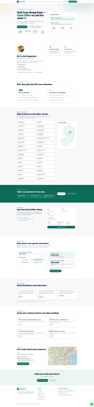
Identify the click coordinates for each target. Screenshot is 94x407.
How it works (40, 390)
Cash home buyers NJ (41, 397)
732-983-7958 (26, 358)
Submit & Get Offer (61, 227)
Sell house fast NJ (41, 396)
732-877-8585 (64, 1)
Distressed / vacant (38, 262)
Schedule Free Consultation (35, 26)
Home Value (51, 1)
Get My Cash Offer (72, 1)
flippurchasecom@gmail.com (27, 360)
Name (48, 209)
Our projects (40, 391)
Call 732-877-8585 (72, 193)
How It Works (32, 1)
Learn (55, 1)
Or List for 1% (53, 380)
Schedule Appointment (23, 363)
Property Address (50, 217)
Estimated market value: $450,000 (25, 252)
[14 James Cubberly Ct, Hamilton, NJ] (67, 134)
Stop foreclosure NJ (41, 399)
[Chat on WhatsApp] (91, 404)
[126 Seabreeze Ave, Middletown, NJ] (73, 133)
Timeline (68, 222)
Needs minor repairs (38, 259)
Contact (58, 1)
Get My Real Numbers (55, 270)
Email (48, 213)
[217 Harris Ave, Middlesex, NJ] (69, 131)
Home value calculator (41, 393)
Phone (63, 209)
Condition (49, 222)
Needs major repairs (25, 262)
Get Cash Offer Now (42, 380)
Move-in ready (25, 259)
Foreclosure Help (44, 1)
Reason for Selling (60, 222)
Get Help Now (61, 193)
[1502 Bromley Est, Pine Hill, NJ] (64, 138)
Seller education (40, 394)
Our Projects (38, 1)
